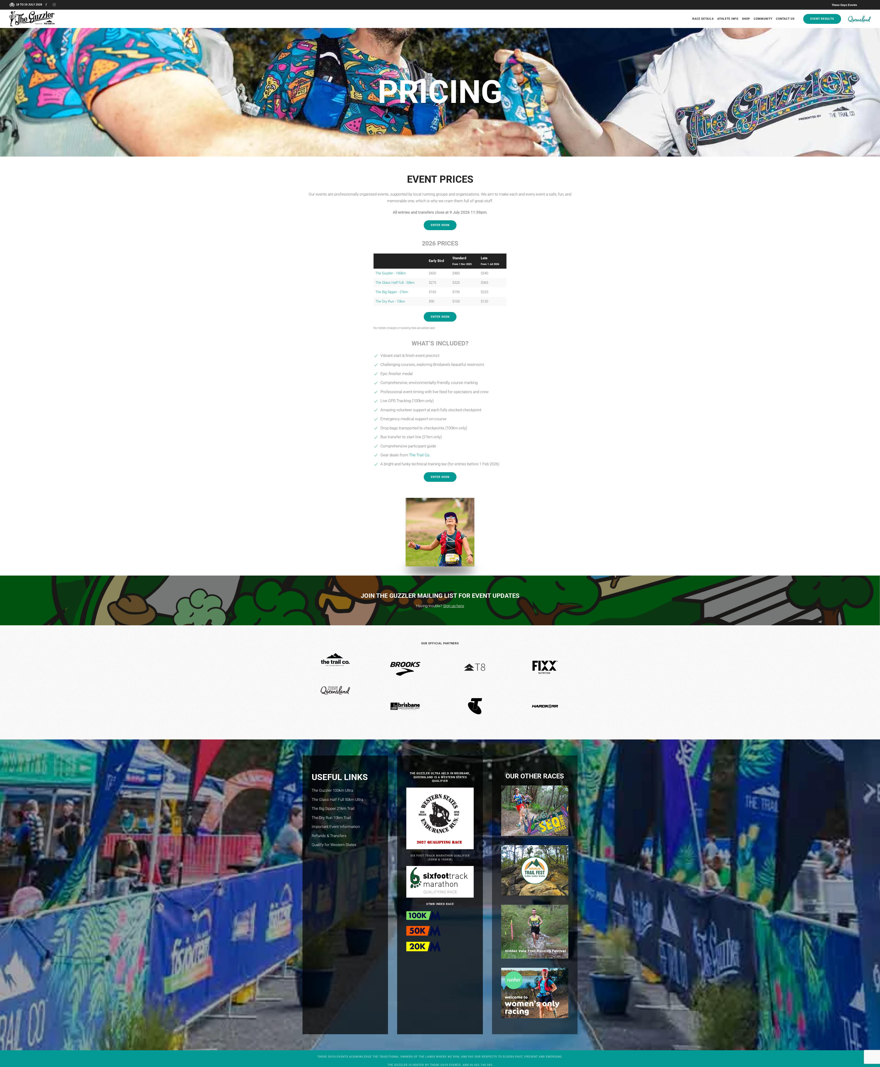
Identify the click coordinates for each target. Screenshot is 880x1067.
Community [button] (763, 18)
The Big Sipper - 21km (391, 292)
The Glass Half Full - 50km (395, 283)
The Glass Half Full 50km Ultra (337, 799)
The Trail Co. (419, 455)
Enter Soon (440, 225)
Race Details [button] (703, 18)
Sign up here (453, 606)
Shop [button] (746, 18)
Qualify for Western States (334, 844)
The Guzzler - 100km (390, 273)
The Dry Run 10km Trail (331, 817)
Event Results (822, 18)
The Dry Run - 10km (390, 301)
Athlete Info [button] (727, 18)
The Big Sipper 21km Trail (333, 808)
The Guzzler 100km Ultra (332, 790)
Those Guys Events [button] (844, 5)
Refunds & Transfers (329, 835)
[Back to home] (33, 19)
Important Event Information (336, 826)
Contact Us (785, 18)
